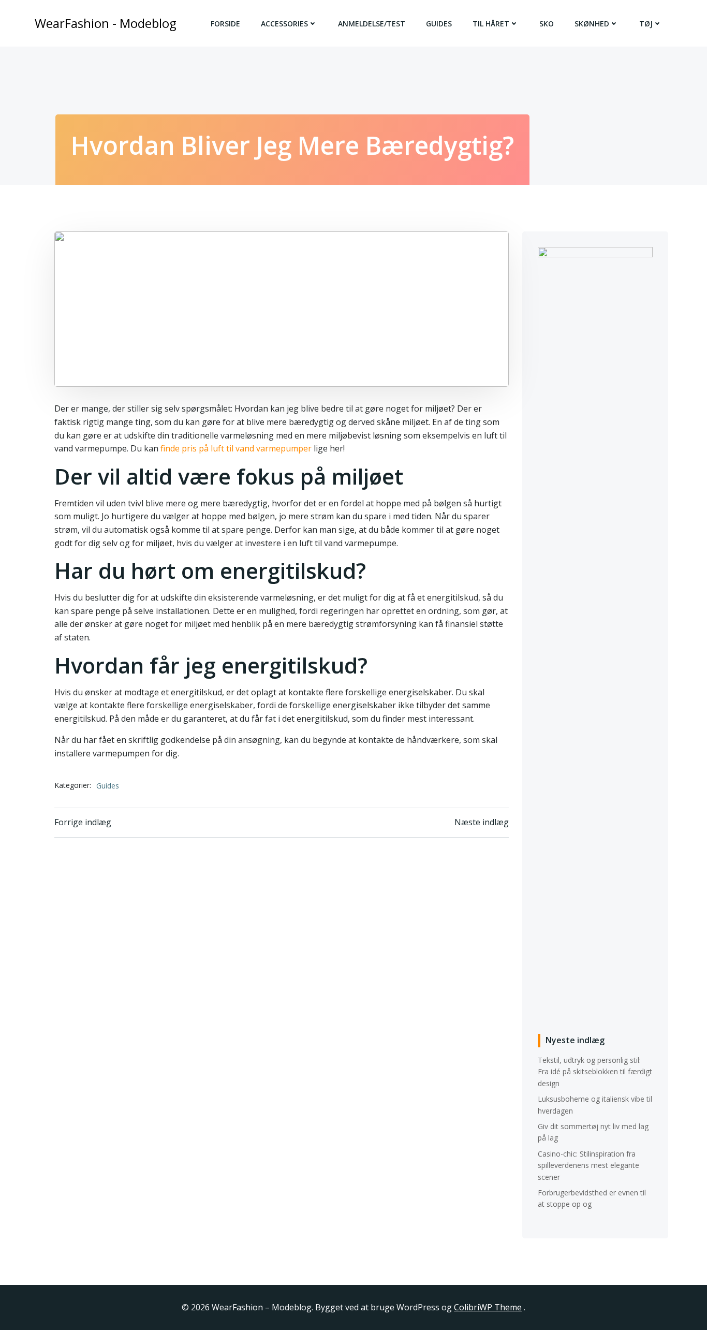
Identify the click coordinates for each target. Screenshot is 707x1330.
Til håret (491, 23)
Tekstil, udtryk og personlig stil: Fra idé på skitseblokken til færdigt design (595, 1071)
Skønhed (592, 23)
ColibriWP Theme (488, 1307)
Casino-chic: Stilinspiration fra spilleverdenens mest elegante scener (588, 1165)
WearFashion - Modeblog (105, 23)
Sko (546, 23)
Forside (225, 23)
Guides (439, 23)
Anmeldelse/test (371, 23)
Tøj (646, 23)
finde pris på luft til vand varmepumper (236, 448)
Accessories (284, 23)
